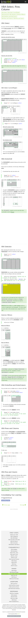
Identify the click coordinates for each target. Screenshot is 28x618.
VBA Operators (14, 551)
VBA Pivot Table (14, 598)
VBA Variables (14, 549)
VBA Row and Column (19, 18)
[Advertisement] (14, 228)
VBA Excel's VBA (14, 534)
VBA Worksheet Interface (14, 588)
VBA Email (14, 599)
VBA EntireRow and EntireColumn (9, 16)
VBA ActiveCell (5, 14)
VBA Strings (14, 560)
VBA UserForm (14, 583)
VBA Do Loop (14, 557)
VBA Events (14, 562)
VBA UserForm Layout (14, 585)
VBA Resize (14, 577)
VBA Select (4, 12)
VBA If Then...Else (14, 552)
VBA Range (14, 570)
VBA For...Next (14, 556)
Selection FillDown (21, 14)
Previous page (6, 504)
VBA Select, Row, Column (14, 573)
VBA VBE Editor (14, 538)
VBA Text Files (14, 596)
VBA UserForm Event (14, 586)
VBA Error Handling (14, 593)
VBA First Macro (14, 541)
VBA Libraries (14, 595)
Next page (22, 504)
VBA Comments (14, 542)
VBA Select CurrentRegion (14, 12)
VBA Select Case (14, 554)
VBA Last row (14, 575)
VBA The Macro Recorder (14, 539)
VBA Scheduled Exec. (14, 601)
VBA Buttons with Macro (14, 544)
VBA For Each (14, 565)
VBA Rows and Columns (7, 18)
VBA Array (14, 564)
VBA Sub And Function (14, 559)
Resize (12, 212)
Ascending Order (6, 500)
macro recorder (7, 28)
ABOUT (18, 613)
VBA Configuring (14, 536)
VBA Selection (12, 14)
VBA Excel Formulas (14, 578)
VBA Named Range (14, 572)
